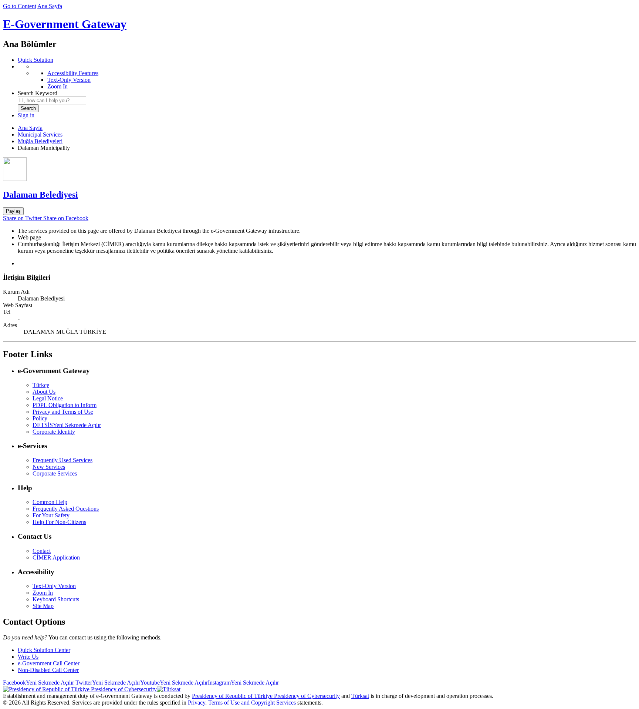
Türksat (360, 696)
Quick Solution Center (44, 650)
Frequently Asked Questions (66, 508)
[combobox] (52, 100)
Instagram (243, 682)
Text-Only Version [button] (54, 586)
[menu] (327, 76)
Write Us (28, 656)
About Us (44, 392)
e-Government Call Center (49, 663)
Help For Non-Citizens (59, 522)
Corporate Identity (54, 432)
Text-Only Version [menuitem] (69, 80)
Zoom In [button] (43, 592)
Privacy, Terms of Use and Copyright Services (242, 702)
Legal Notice (48, 398)
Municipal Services (40, 134)
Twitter (107, 682)
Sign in (26, 115)
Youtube (174, 682)
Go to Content (19, 6)
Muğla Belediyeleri (40, 141)
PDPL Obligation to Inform (65, 405)
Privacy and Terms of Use (63, 412)
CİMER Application (56, 557)
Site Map (43, 606)
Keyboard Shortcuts (56, 599)
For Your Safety (51, 515)
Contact (42, 551)
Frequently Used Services (62, 460)
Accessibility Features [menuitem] (72, 73)
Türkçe (41, 385)
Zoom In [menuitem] (57, 86)
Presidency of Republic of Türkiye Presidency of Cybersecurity (266, 696)
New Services (49, 467)
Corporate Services (55, 473)
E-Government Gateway (64, 24)
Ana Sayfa (49, 6)
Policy (40, 418)
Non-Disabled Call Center (48, 670)
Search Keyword (37, 93)
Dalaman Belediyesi (40, 194)
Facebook (38, 682)
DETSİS (67, 425)
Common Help (50, 502)
